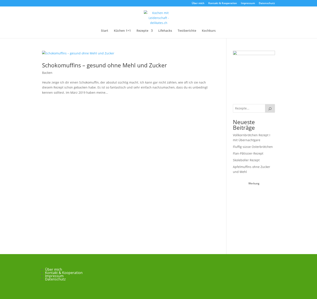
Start (104, 31)
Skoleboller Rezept (246, 160)
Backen (47, 73)
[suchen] (270, 108)
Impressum (248, 3)
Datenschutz (267, 3)
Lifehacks (165, 31)
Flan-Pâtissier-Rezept (248, 153)
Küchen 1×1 (122, 31)
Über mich (198, 3)
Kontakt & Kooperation (222, 3)
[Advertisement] (265, 213)
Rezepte (142, 31)
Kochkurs (209, 31)
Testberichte (187, 31)
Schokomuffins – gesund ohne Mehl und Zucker (104, 65)
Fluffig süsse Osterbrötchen (253, 147)
